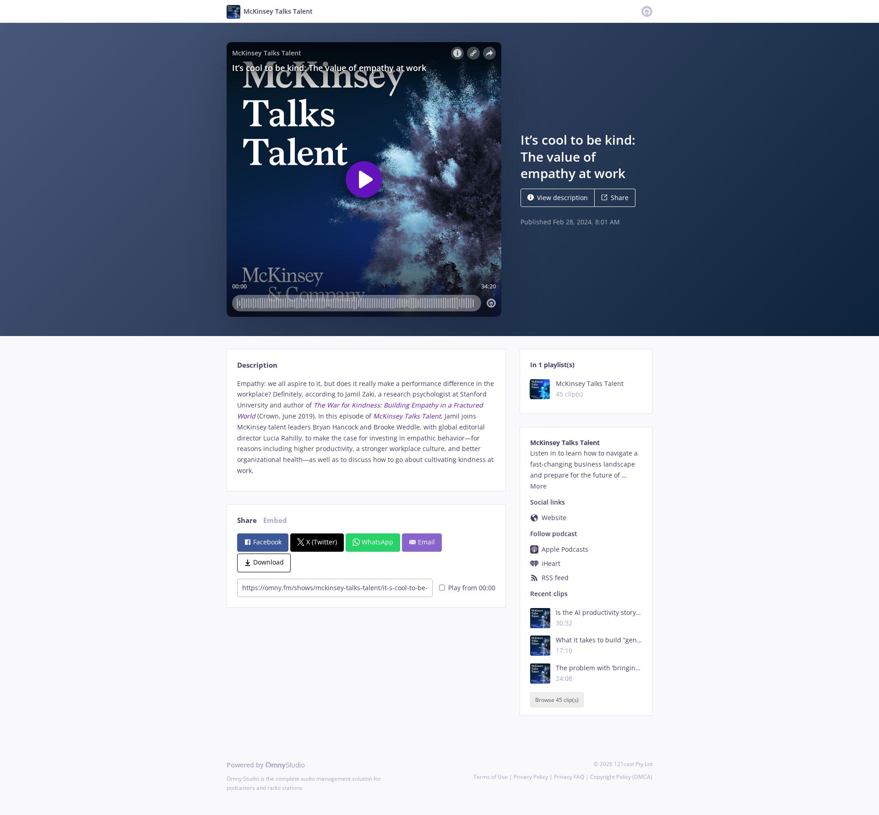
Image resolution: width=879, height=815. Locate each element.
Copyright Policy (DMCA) (621, 777)
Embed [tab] (275, 520)
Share (620, 197)
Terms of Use (490, 777)
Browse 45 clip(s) (557, 700)
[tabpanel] (366, 427)
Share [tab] (247, 520)
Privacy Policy (531, 777)
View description (562, 197)
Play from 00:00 (471, 587)
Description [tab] (257, 365)
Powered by (246, 765)
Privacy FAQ (569, 777)
